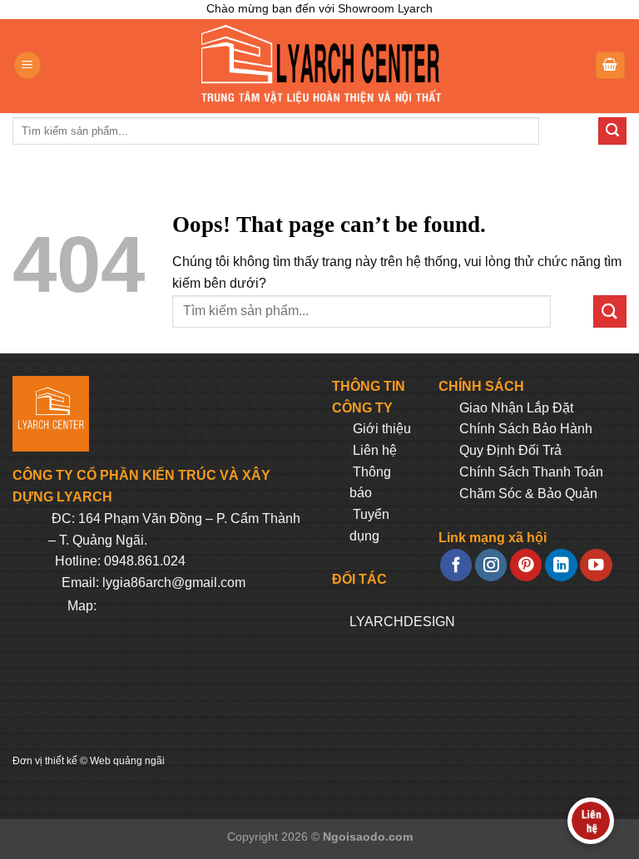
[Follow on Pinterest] (526, 565)
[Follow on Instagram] (491, 565)
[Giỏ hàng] (611, 65)
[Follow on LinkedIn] (561, 565)
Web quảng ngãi (127, 761)
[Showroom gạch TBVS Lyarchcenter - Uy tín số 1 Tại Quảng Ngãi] (319, 66)
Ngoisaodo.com (368, 836)
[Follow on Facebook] (456, 565)
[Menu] (27, 65)
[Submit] (612, 131)
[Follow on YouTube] (596, 565)
